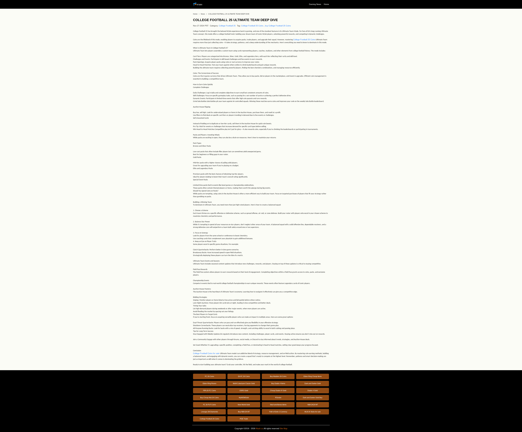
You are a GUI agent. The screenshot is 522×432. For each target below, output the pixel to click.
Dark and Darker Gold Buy (312, 398)
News (203, 14)
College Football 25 (227, 26)
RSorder (278, 398)
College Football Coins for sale (206, 353)
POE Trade (244, 419)
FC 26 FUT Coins (209, 405)
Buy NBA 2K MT (244, 412)
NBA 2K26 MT (312, 405)
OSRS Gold (244, 391)
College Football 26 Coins (209, 419)
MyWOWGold (244, 398)
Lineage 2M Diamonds (209, 412)
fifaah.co (259, 428)
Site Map (283, 428)
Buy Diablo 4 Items (278, 383)
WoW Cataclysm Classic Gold (244, 383)
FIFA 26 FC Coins (209, 391)
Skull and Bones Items (278, 405)
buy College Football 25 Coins (278, 26)
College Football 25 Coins (252, 26)
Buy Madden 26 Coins (278, 376)
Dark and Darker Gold (312, 383)
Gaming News (315, 4)
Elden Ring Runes (209, 383)
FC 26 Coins (209, 376)
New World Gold (244, 405)
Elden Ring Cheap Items (313, 376)
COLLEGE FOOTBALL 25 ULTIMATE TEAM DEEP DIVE (228, 14)
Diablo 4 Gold (312, 391)
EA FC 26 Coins (244, 376)
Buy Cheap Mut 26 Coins (209, 398)
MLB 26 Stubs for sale (312, 412)
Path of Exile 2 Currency (278, 412)
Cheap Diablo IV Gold (278, 391)
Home (326, 4)
